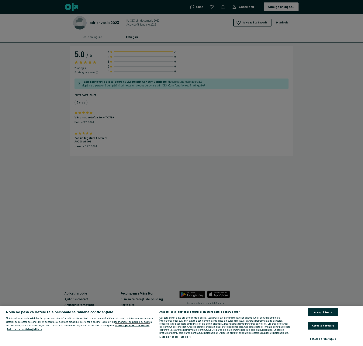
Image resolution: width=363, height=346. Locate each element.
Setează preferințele (323, 338)
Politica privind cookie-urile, (132, 325)
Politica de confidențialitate (24, 329)
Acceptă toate (323, 312)
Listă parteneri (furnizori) (175, 336)
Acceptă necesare (323, 325)
